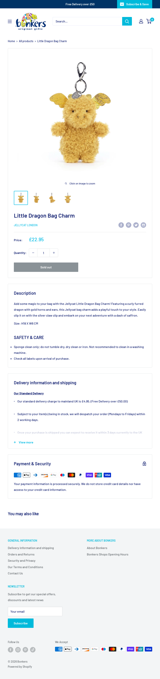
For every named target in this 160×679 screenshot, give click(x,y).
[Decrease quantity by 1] (33, 253)
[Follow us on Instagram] (18, 649)
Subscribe (21, 623)
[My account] (141, 21)
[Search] (127, 21)
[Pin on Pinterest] (128, 225)
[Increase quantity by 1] (54, 253)
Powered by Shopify (20, 666)
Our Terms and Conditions (25, 567)
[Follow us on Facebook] (10, 649)
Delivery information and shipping (31, 548)
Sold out (46, 267)
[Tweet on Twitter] (136, 225)
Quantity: (20, 253)
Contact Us (15, 573)
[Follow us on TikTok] (33, 649)
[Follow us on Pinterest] (25, 649)
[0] (149, 21)
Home (11, 41)
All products (26, 41)
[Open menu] (10, 21)
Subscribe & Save (137, 4)
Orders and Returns (21, 554)
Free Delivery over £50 (80, 4)
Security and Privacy (22, 560)
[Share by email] (143, 225)
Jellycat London (25, 225)
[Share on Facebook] (121, 225)
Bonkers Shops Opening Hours (107, 554)
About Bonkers (97, 548)
